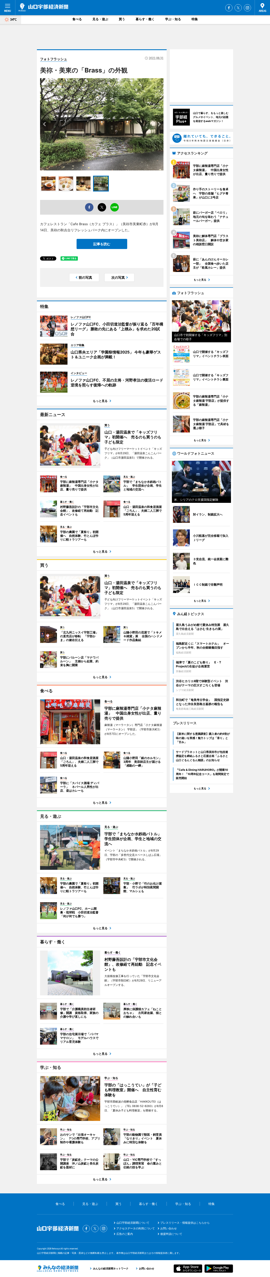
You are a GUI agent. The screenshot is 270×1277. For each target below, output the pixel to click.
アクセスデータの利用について (135, 1228)
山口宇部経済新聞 (43, 7)
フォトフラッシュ (53, 59)
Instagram (247, 7)
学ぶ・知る (173, 19)
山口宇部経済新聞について (132, 1222)
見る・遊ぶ (100, 19)
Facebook (228, 7)
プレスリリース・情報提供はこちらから (185, 1222)
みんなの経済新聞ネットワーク (57, 1268)
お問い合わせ (168, 1228)
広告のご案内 (124, 1234)
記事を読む (101, 244)
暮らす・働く (145, 19)
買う (122, 19)
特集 (195, 19)
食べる (77, 19)
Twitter (238, 7)
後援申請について (171, 1234)
